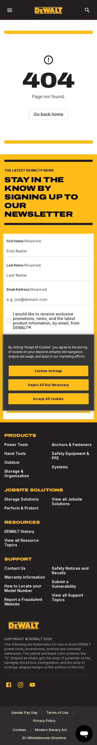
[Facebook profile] (8, 684)
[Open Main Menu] (9, 10)
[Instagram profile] (20, 684)
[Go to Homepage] (48, 10)
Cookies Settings (48, 371)
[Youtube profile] (32, 684)
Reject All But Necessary (48, 385)
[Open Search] (87, 10)
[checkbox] (8, 321)
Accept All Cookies (48, 399)
